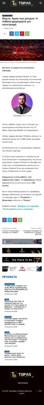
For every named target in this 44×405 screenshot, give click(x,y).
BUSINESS (8, 316)
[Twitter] (17, 33)
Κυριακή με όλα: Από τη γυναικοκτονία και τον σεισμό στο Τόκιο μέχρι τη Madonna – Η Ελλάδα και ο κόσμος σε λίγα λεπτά (16, 305)
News (7, 299)
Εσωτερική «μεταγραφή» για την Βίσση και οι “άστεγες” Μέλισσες (32, 232)
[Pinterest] (22, 33)
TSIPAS (7, 332)
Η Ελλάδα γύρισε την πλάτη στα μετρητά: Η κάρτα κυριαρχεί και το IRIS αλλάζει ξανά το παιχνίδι (16, 321)
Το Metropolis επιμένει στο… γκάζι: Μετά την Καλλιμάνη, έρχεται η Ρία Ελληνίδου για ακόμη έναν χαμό (16, 288)
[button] (3, 3)
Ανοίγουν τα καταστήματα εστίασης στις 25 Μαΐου (10, 231)
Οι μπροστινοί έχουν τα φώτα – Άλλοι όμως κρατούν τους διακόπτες (15, 355)
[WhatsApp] (27, 33)
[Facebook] (11, 33)
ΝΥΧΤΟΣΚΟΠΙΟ (7, 15)
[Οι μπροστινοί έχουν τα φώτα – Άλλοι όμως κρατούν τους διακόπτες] (34, 354)
